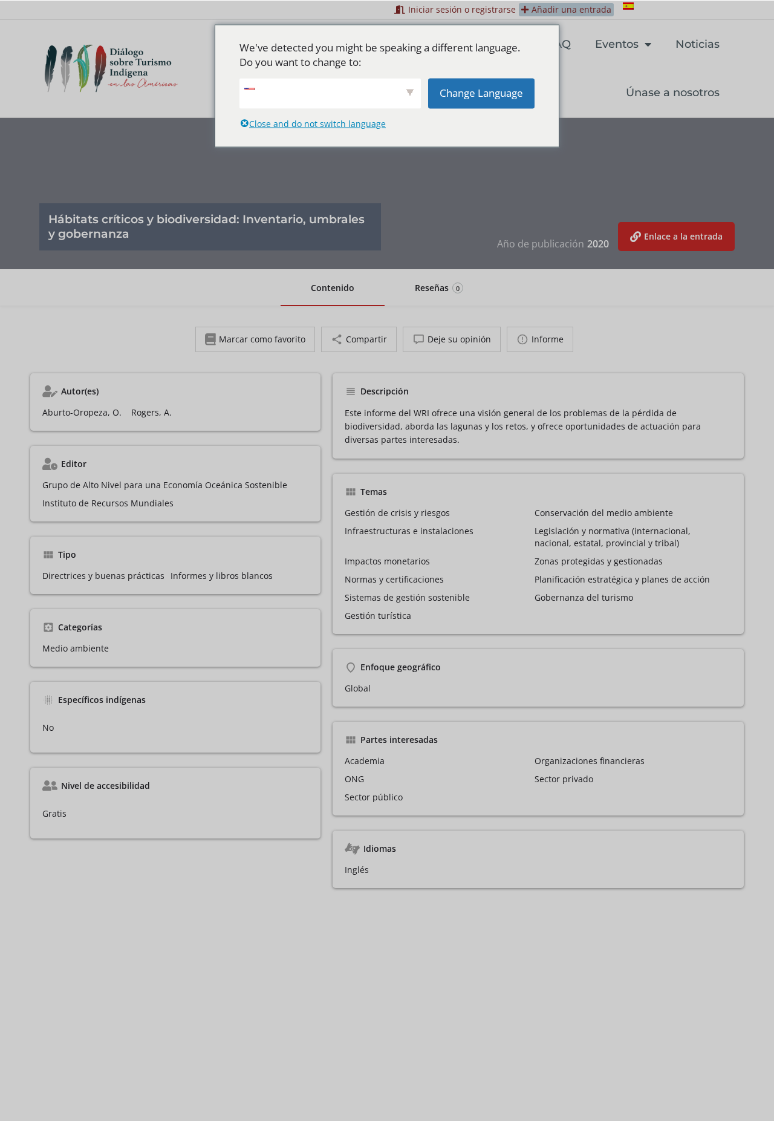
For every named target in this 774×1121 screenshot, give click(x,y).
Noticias (697, 44)
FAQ (559, 44)
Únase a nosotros (673, 92)
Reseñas (437, 287)
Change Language (481, 92)
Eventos (617, 44)
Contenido (332, 287)
